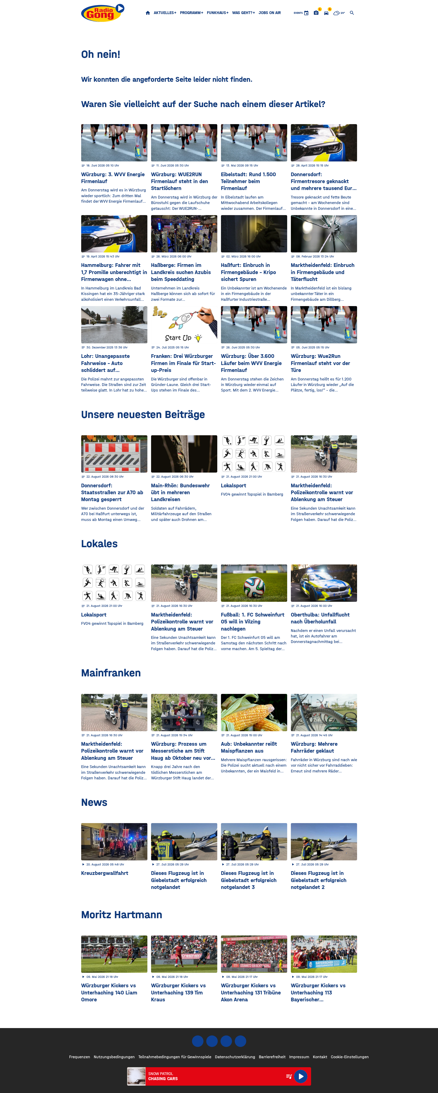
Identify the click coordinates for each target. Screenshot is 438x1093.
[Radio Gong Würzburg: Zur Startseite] (103, 13)
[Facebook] (197, 1041)
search (352, 13)
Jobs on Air (270, 12)
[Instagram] (212, 1041)
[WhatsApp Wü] (240, 1041)
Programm (190, 12)
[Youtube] (226, 1041)
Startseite (148, 13)
